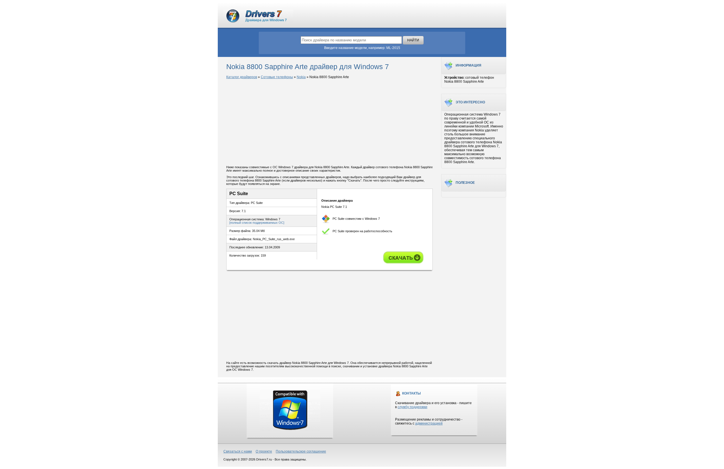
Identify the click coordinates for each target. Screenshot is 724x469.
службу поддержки (412, 407)
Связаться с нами (237, 451)
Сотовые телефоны (277, 77)
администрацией (429, 423)
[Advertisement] (329, 122)
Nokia (301, 77)
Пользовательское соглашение (301, 451)
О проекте (264, 451)
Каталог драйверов (241, 77)
